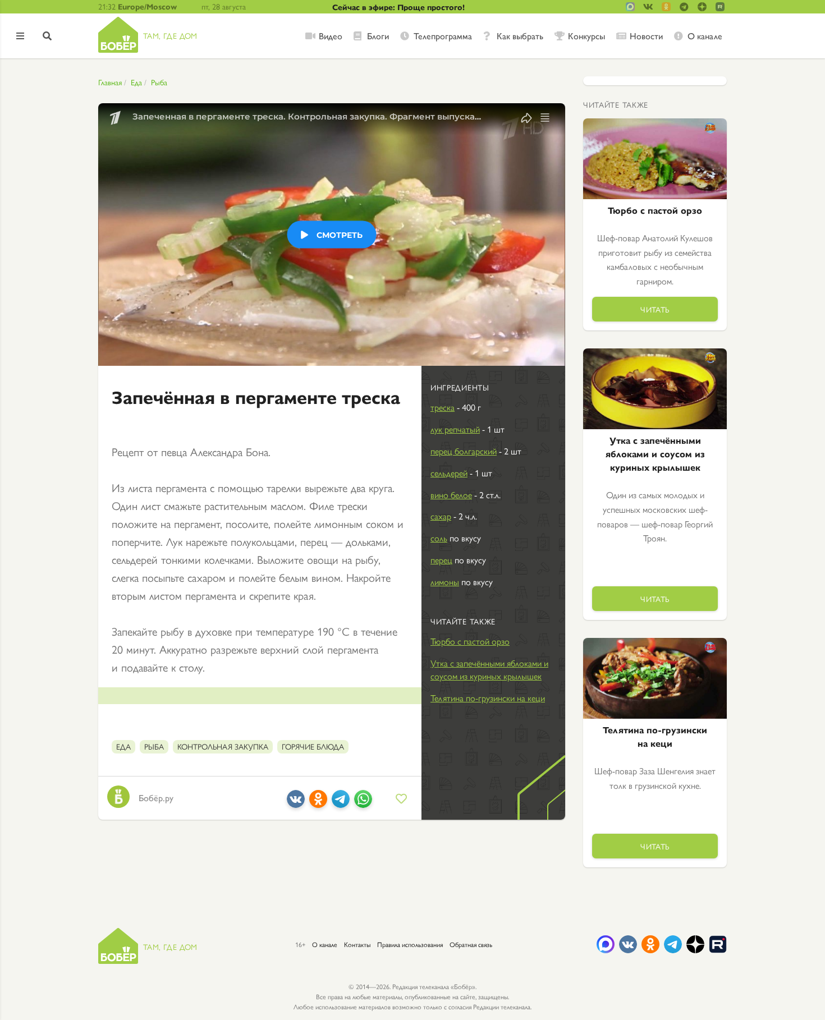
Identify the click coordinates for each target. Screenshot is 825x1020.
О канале (705, 36)
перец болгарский (463, 450)
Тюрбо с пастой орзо (470, 641)
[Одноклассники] (318, 803)
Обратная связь (471, 944)
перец (441, 559)
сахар (440, 515)
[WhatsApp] (363, 803)
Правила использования (410, 944)
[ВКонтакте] (296, 803)
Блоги (378, 36)
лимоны (444, 581)
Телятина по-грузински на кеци (487, 697)
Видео (330, 36)
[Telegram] (341, 803)
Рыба (159, 82)
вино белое (451, 494)
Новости (646, 36)
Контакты (357, 944)
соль (438, 537)
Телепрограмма (443, 36)
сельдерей (448, 472)
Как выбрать (520, 36)
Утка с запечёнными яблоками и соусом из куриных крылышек (489, 669)
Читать (655, 309)
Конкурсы (586, 36)
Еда (136, 82)
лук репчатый (455, 428)
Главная (110, 82)
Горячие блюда (313, 746)
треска (442, 407)
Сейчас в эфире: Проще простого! (398, 6)
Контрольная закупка (222, 746)
